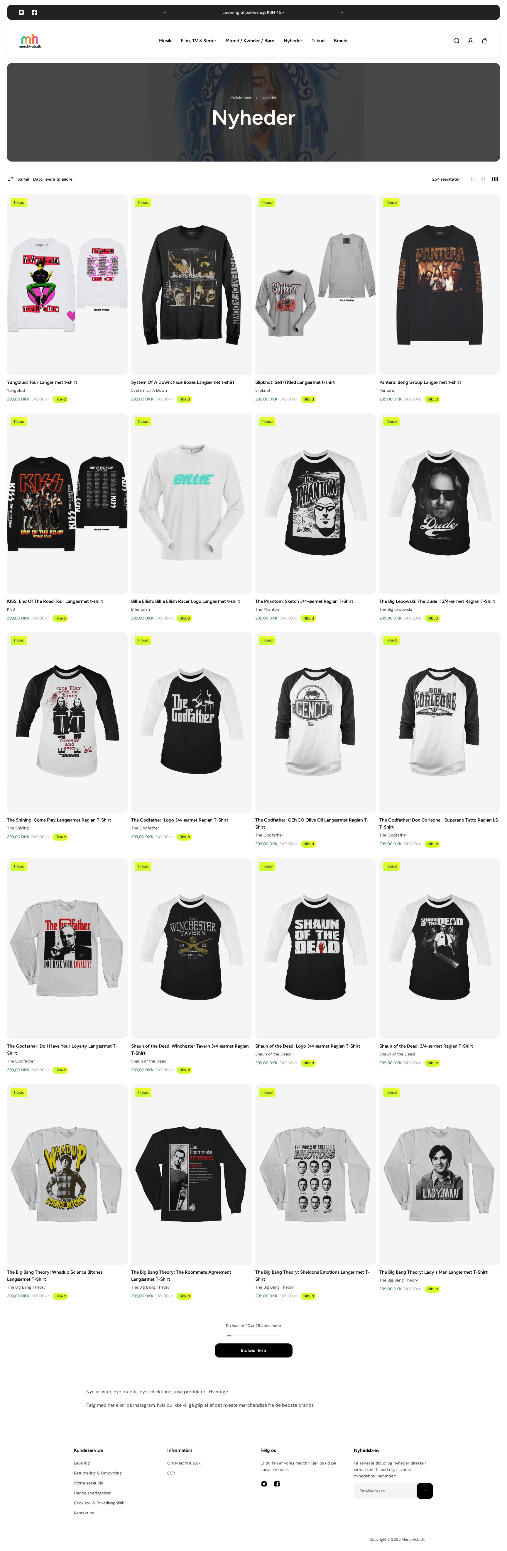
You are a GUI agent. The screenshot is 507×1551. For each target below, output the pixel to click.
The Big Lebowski (395, 609)
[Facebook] (34, 12)
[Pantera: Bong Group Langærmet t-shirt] (439, 284)
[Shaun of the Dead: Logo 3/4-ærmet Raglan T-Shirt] (315, 948)
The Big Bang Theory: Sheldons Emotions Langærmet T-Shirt (312, 1275)
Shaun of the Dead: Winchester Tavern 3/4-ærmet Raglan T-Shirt (190, 1049)
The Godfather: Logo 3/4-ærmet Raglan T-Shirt (179, 820)
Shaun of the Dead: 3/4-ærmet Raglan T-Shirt (426, 1046)
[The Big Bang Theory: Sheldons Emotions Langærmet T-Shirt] (315, 1174)
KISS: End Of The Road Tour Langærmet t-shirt (55, 601)
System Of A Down (149, 390)
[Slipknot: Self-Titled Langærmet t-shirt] (315, 284)
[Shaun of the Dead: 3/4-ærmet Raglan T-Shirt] (439, 948)
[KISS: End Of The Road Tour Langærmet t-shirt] (67, 503)
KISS (11, 609)
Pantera (386, 390)
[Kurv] (485, 40)
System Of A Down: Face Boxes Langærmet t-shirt (182, 382)
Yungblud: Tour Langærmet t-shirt (42, 382)
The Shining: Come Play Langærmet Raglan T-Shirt (59, 820)
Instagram (144, 1405)
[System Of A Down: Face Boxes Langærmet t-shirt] (191, 284)
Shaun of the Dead (149, 1061)
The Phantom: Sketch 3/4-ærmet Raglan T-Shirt (304, 601)
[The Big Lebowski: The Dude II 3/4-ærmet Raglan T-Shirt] (439, 503)
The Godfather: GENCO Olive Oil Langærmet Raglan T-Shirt (312, 823)
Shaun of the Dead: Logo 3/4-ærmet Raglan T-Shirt (307, 1046)
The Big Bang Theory (26, 1287)
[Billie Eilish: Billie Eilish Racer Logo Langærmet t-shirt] (191, 503)
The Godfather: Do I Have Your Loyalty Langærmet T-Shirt (62, 1049)
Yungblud (16, 390)
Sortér (44, 179)
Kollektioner (241, 97)
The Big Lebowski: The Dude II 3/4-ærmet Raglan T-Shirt (437, 601)
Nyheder (269, 97)
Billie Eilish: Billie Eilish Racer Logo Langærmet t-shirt (185, 601)
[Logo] (30, 41)
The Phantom (267, 609)
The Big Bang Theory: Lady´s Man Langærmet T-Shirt (433, 1272)
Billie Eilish (140, 609)
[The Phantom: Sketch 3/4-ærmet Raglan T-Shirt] (315, 503)
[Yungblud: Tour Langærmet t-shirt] (67, 284)
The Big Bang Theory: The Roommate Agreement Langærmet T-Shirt (181, 1275)
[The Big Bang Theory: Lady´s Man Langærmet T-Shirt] (439, 1174)
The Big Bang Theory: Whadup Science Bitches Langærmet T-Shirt (54, 1275)
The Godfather (145, 828)
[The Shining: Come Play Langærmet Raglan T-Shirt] (67, 722)
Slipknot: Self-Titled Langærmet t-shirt (295, 382)
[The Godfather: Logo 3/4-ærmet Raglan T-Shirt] (191, 722)
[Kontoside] (471, 40)
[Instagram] (21, 12)
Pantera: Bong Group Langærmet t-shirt (420, 382)
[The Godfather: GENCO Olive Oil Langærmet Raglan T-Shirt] (315, 722)
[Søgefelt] (456, 40)
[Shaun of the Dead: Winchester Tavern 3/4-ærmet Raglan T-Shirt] (191, 948)
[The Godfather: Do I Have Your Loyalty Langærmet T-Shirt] (67, 948)
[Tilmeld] (425, 1491)
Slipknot (262, 390)
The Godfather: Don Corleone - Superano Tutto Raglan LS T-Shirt (438, 823)
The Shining (18, 828)
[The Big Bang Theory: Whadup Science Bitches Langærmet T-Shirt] (67, 1174)
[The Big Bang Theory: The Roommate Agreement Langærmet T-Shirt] (191, 1174)
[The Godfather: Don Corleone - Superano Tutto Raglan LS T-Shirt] (439, 722)
